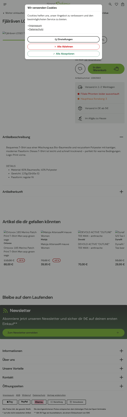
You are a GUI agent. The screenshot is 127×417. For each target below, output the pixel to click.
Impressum (35, 25)
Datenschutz (36, 29)
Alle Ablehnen (65, 46)
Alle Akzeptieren (65, 53)
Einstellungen (65, 39)
